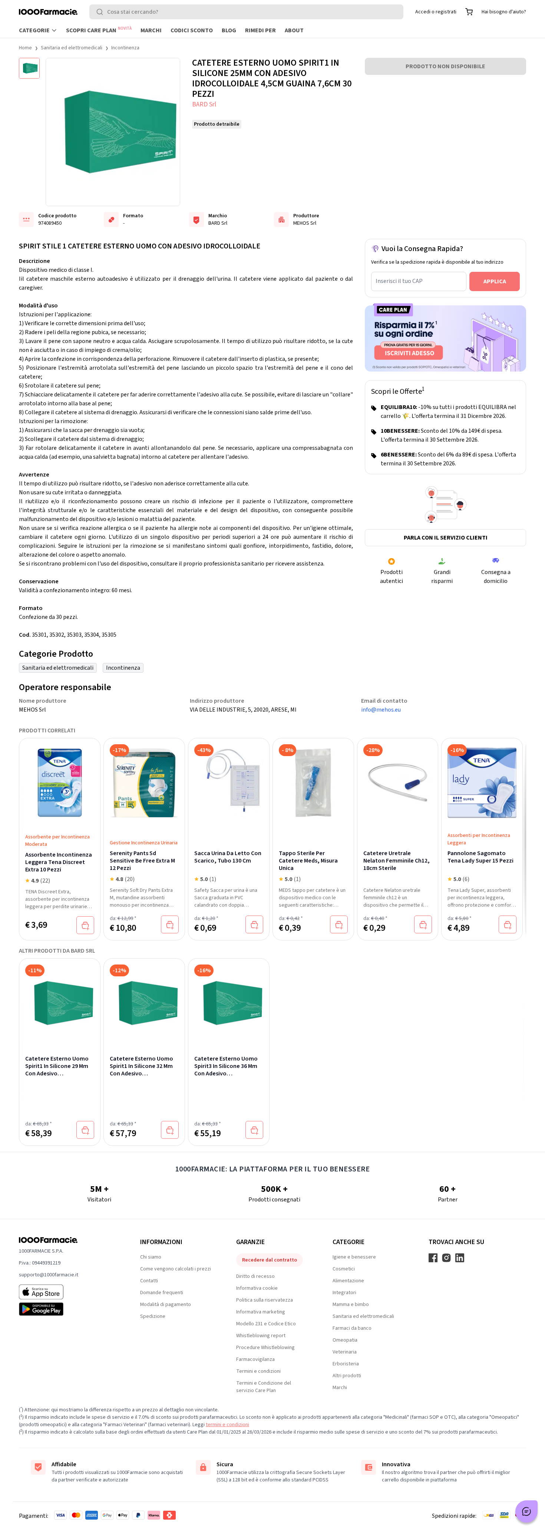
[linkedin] (459, 1257)
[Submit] (101, 11)
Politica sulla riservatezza (264, 1300)
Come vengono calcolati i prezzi (175, 1269)
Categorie (34, 30)
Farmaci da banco (352, 1328)
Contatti (149, 1281)
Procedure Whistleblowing (265, 1347)
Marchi (151, 30)
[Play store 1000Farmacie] (67, 1309)
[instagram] (446, 1257)
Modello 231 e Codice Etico (266, 1324)
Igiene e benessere (354, 1257)
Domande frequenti (161, 1292)
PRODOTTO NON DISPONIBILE (445, 66)
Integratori (344, 1292)
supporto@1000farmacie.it (48, 1275)
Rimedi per (260, 30)
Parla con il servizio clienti (446, 538)
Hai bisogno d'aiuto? (504, 12)
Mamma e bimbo (351, 1304)
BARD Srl (204, 104)
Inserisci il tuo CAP (399, 281)
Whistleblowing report (260, 1335)
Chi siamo (150, 1257)
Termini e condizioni (258, 1371)
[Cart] (469, 12)
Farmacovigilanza (255, 1359)
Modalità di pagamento (165, 1304)
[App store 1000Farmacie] (67, 1292)
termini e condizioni (227, 1424)
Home (25, 48)
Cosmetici (344, 1269)
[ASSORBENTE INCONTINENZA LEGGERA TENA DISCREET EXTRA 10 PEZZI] (59, 782)
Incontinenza (125, 48)
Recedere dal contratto (269, 1260)
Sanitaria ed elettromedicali (71, 48)
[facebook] (433, 1257)
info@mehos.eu (381, 710)
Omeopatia (345, 1340)
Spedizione (152, 1316)
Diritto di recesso (255, 1276)
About (294, 30)
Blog (229, 30)
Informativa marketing (260, 1312)
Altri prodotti (347, 1375)
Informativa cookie (257, 1288)
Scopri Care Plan (99, 30)
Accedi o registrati (435, 12)
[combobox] (246, 11)
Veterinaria (345, 1352)
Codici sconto (192, 30)
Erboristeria (346, 1364)
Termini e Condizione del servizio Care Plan (263, 1386)
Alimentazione (348, 1281)
